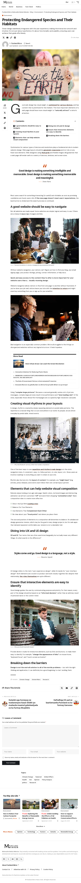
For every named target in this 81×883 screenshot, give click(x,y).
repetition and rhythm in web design (46, 469)
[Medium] (17, 859)
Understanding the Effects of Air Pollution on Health (50, 816)
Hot (30, 780)
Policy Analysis (47, 780)
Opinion (36, 780)
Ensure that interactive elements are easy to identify (60, 131)
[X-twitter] (8, 859)
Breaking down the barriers (58, 136)
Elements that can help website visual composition (26, 139)
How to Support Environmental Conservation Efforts (69, 816)
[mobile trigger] (77, 2)
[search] (63, 2)
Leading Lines (32, 504)
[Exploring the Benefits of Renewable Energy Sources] (30, 804)
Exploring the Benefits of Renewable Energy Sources (30, 816)
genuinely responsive (52, 150)
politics (24, 782)
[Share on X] (3, 37)
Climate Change (24, 679)
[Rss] (21, 859)
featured (39, 777)
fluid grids (46, 153)
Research (46, 679)
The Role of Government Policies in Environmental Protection (35, 381)
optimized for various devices (61, 105)
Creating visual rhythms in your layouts (26, 133)
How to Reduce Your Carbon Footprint (10, 815)
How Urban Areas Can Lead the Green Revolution (44, 364)
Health (24, 780)
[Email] (7, 37)
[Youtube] (13, 859)
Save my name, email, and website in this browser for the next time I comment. (30, 757)
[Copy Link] (11, 37)
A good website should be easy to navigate (27, 127)
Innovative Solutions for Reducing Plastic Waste (31, 372)
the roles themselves (28, 576)
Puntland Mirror (16, 43)
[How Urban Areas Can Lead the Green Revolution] (18, 364)
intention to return (60, 288)
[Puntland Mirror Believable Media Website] (8, 2)
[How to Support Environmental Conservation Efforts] (69, 804)
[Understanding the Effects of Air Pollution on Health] (50, 804)
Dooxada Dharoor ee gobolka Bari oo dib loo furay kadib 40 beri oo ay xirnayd (41, 385)
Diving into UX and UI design (59, 126)
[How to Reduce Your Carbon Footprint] (11, 804)
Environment (8, 15)
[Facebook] (4, 859)
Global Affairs (36, 679)
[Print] (14, 37)
